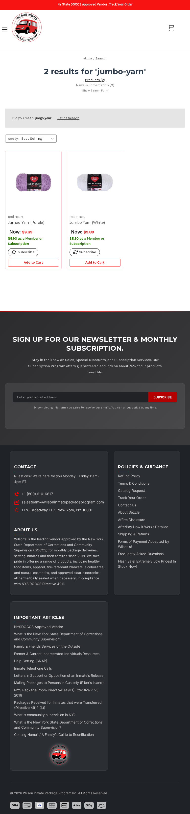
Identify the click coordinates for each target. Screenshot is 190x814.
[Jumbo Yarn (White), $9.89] (95, 182)
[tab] (95, 80)
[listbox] (38, 138)
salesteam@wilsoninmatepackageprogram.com (63, 502)
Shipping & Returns (133, 534)
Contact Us (127, 505)
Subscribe (163, 397)
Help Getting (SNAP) (30, 661)
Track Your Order (120, 4)
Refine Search (68, 118)
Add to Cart (33, 262)
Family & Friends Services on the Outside (47, 646)
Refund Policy (129, 476)
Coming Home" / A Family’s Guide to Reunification (54, 734)
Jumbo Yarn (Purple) (26, 222)
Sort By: (13, 138)
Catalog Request (131, 490)
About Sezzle (129, 512)
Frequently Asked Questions (141, 554)
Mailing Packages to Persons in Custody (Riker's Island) (59, 682)
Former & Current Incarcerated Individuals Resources (56, 654)
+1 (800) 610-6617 (37, 494)
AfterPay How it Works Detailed (143, 527)
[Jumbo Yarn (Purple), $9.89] (33, 182)
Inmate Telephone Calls (33, 668)
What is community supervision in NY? (44, 715)
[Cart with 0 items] (171, 28)
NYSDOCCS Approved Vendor (38, 627)
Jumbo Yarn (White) (87, 222)
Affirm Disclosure (131, 520)
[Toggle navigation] (4, 30)
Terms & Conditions (133, 483)
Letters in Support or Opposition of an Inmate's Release (58, 675)
